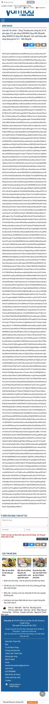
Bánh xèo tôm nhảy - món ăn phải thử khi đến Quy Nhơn (24, 581)
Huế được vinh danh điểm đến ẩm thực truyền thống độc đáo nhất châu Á (24, 601)
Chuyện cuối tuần (26, 612)
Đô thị (34, 610)
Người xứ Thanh (40, 612)
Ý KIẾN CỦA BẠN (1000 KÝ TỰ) (14, 515)
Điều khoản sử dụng (12, 674)
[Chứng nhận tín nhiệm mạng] (14, 685)
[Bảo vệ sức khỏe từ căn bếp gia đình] (9, 563)
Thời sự (11, 608)
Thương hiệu (6, 612)
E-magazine (41, 7)
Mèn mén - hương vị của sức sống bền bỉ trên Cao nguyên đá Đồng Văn (25, 594)
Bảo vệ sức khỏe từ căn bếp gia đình (8, 572)
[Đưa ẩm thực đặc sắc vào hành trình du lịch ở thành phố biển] (40, 563)
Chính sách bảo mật (12, 677)
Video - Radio (29, 7)
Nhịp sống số (42, 610)
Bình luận (33, 702)
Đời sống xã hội (35, 608)
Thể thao (16, 612)
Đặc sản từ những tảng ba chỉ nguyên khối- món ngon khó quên (24, 574)
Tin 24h (19, 7)
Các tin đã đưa (9, 553)
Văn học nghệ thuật (15, 610)
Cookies (8, 680)
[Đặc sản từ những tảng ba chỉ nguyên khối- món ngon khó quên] (24, 563)
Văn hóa (26, 608)
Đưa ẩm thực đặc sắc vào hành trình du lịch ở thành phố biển (40, 574)
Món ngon (7, 26)
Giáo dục (27, 610)
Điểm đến (18, 608)
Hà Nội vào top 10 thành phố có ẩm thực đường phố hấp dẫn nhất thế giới (24, 587)
